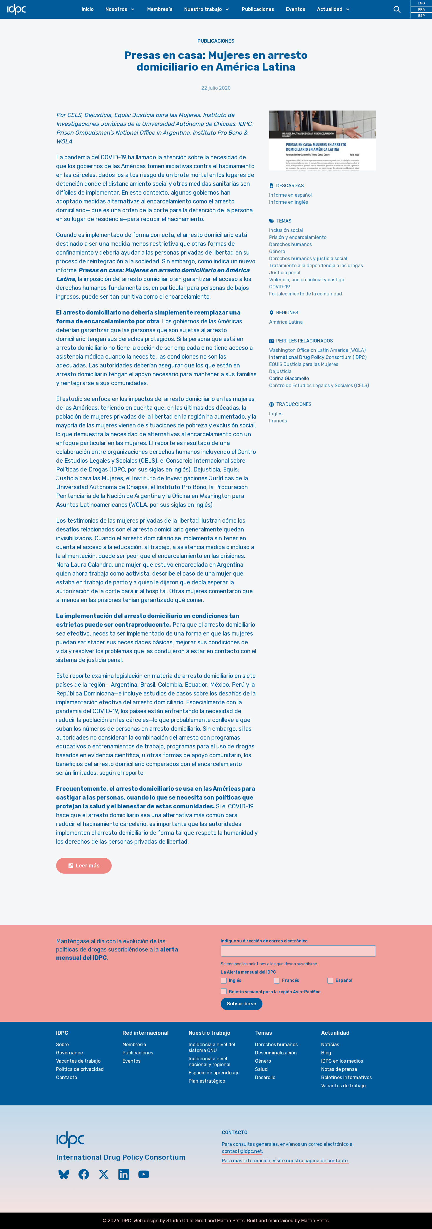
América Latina (286, 322)
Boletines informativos (346, 1077)
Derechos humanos (290, 244)
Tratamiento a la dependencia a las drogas (316, 265)
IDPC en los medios (342, 1061)
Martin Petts (231, 1220)
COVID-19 (279, 287)
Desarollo (265, 1077)
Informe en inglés (288, 202)
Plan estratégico (207, 1081)
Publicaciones (258, 9)
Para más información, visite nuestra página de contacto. (285, 1160)
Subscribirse (241, 1003)
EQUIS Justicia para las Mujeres (303, 364)
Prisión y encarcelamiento (297, 237)
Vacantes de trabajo (78, 1061)
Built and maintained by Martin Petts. (288, 1220)
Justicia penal (284, 272)
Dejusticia (280, 371)
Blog (326, 1053)
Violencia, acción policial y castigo (306, 279)
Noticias (330, 1044)
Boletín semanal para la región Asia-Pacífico (275, 991)
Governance (69, 1053)
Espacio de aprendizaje (214, 1073)
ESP (421, 16)
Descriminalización (276, 1053)
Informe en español (290, 195)
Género (277, 251)
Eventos (295, 9)
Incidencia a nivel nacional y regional (209, 1061)
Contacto (66, 1077)
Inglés (275, 414)
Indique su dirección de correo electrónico (264, 941)
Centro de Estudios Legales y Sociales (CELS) (319, 385)
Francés (278, 421)
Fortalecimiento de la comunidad (305, 294)
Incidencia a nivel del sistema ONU (212, 1047)
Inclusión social (286, 230)
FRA (421, 9)
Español (344, 980)
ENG (421, 3)
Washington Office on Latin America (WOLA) (317, 350)
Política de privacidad (80, 1069)
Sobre (62, 1044)
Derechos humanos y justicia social (308, 258)
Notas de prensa (339, 1069)
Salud (261, 1069)
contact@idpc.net (242, 1151)
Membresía (160, 9)
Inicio (88, 9)
